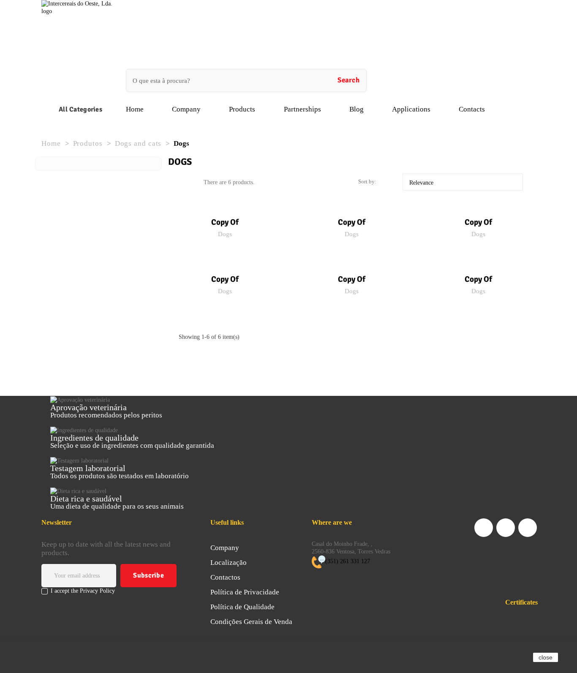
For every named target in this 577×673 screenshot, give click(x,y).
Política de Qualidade (242, 607)
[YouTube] (505, 527)
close (546, 657)
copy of (225, 222)
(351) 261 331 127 (347, 561)
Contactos (225, 577)
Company (224, 548)
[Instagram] (527, 527)
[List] (194, 182)
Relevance (464, 182)
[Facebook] (483, 527)
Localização (228, 563)
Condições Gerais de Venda (251, 622)
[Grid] (182, 182)
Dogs (225, 234)
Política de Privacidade (244, 592)
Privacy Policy (97, 591)
